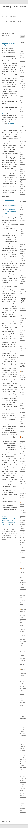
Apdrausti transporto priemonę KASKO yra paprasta (23, 729)
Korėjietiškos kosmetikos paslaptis (23, 495)
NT (2, 27)
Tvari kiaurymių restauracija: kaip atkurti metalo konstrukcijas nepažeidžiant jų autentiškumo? (23, 483)
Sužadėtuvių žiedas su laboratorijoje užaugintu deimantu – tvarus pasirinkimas (23, 255)
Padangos (22, 218)
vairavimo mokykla (11, 535)
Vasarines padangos (10, 209)
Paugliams (10, 518)
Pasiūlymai (4, 16)
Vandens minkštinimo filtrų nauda (23, 589)
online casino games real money (23, 737)
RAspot (22, 568)
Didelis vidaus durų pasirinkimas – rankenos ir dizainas (23, 68)
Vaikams (22, 231)
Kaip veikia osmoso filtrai (22, 552)
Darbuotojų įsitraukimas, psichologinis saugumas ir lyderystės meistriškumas (23, 467)
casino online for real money (23, 724)
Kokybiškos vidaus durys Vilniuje (23, 582)
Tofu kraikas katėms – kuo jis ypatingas (23, 810)
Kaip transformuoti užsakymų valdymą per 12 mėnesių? (23, 346)
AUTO (19, 21)
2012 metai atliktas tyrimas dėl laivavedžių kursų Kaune (23, 755)
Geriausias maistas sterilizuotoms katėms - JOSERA (23, 619)
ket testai (11, 531)
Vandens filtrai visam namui (23, 675)
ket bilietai (6, 531)
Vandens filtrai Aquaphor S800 (23, 595)
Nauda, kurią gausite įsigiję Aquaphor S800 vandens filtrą (23, 690)
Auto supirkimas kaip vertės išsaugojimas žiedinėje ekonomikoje (23, 514)
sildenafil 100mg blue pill (22, 750)
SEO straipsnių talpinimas (14, 7)
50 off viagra (23, 761)
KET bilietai (11, 123)
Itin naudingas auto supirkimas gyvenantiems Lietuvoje (22, 455)
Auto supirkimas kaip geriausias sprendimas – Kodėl (23, 51)
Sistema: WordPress (6, 821)
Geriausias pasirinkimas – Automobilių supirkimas (23, 379)
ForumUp (23, 371)
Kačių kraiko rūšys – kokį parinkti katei (23, 795)
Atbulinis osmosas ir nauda (23, 355)
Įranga (21, 214)
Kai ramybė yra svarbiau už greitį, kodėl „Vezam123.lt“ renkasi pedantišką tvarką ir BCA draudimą (23, 416)
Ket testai (4, 114)
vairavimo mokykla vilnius (8, 537)
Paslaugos (4, 21)
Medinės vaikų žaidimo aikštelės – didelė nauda (23, 77)
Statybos (8, 27)
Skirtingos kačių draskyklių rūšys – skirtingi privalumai (23, 651)
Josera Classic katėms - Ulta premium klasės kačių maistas (23, 629)
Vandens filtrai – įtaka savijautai (23, 106)
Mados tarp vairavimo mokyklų (10, 44)
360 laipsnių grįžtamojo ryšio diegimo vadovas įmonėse (23, 544)
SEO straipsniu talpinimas (22, 504)
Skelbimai (12, 21)
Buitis (21, 207)
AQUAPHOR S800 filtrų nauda (22, 602)
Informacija (13, 16)
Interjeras (22, 212)
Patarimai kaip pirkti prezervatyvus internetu (23, 767)
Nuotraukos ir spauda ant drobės (23, 387)
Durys (21, 209)
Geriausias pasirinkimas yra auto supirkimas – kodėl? (23, 311)
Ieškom (22, 437)
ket (2, 531)
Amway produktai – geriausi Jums (22, 119)
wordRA (23, 669)
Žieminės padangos (10, 203)
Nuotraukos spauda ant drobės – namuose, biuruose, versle (23, 444)
